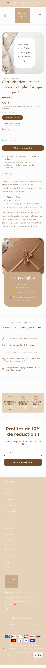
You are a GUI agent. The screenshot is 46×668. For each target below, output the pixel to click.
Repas (8, 523)
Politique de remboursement (18, 656)
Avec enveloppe (12, 123)
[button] (5, 15)
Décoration (10, 505)
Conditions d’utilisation (34, 660)
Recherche (10, 556)
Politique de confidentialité (17, 648)
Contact (9, 567)
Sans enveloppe (12, 118)
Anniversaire (11, 511)
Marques (9, 534)
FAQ (7, 562)
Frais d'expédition (19, 106)
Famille (8, 540)
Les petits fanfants (22, 645)
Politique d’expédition (13, 660)
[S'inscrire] (38, 625)
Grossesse (9, 494)
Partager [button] (8, 174)
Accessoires (10, 517)
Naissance (10, 500)
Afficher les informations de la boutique (19, 166)
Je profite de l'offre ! (23, 462)
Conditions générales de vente (24, 652)
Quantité (5, 129)
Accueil (8, 488)
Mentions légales (37, 648)
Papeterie (9, 528)
